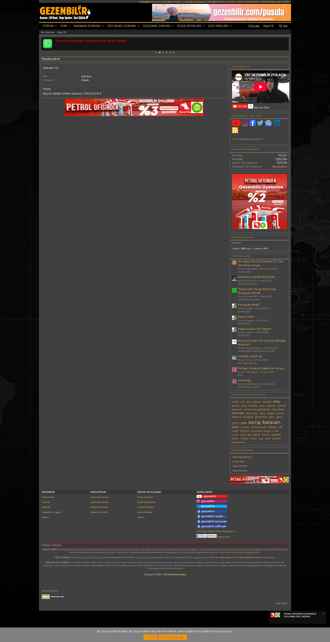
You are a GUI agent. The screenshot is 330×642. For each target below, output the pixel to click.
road (275, 431)
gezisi (279, 416)
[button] (56, 26)
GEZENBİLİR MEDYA (216, 2)
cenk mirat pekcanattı (256, 409)
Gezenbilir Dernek (100, 502)
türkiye (244, 438)
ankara (256, 401)
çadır (262, 405)
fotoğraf (248, 416)
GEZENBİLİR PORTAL (172, 2)
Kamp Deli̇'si (246, 317)
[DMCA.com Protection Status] (53, 598)
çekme (271, 405)
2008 (235, 401)
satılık (256, 434)
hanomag (244, 380)
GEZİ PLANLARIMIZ (249, 299)
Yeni (63, 26)
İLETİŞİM (286, 2)
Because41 (280, 166)
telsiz (235, 438)
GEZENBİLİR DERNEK (194, 2)
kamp (254, 422)
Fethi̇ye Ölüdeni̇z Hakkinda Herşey (261, 368)
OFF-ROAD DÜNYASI (121, 26)
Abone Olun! (223, 537)
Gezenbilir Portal (99, 512)
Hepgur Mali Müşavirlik (242, 457)
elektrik (236, 416)
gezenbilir (261, 416)
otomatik (256, 431)
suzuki (265, 434)
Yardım (140, 517)
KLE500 (236, 242)
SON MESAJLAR (241, 256)
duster (280, 413)
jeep (244, 423)
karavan (271, 422)
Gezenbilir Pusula (99, 497)
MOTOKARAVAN (247, 283)
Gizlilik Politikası (145, 507)
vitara (253, 438)
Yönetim (46, 502)
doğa (270, 413)
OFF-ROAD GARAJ (249, 387)
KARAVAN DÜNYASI (87, 26)
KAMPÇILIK (244, 311)
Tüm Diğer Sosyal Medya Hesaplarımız (216, 531)
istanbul (86, 76)
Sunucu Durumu (50, 590)
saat (243, 434)
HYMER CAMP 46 (250, 356)
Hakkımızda (48, 497)
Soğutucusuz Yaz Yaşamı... (255, 329)
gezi (271, 416)
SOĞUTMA (244, 335)
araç (276, 401)
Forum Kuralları (145, 497)
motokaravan (258, 427)
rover (235, 434)
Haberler (46, 507)
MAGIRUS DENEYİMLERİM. (256, 277)
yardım (276, 438)
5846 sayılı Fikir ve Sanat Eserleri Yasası (240, 557)
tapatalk (276, 434)
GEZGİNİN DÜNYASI (157, 26)
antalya (266, 401)
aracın (235, 405)
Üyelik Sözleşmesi (146, 502)
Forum (48, 26)
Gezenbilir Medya (99, 507)
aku (248, 401)
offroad (244, 431)
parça (267, 431)
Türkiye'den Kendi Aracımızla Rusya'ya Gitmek (257, 291)
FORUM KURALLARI (270, 2)
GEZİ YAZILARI (218, 26)
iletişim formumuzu (277, 565)
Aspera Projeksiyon (240, 470)
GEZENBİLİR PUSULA (149, 2)
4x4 (242, 401)
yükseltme (238, 442)
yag (261, 438)
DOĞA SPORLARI (189, 26)
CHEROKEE (244, 271)
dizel (263, 413)
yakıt (268, 438)
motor (273, 427)
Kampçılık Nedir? (249, 304)
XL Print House (239, 462)
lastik (235, 427)
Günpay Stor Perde (240, 466)
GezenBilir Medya (177, 574)
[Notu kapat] (322, 614)
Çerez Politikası (144, 512)
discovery (252, 413)
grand (235, 423)
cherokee (278, 409)
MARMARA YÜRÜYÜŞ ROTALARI (256, 351)
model (244, 427)
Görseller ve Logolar (51, 512)
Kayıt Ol (61, 32)
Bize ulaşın (281, 603)
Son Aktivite (47, 32)
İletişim (45, 517)
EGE (240, 375)
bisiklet (253, 405)
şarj (249, 434)
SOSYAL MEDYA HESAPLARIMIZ (243, 2)
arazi (244, 405)
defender (238, 413)
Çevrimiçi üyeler (243, 237)
